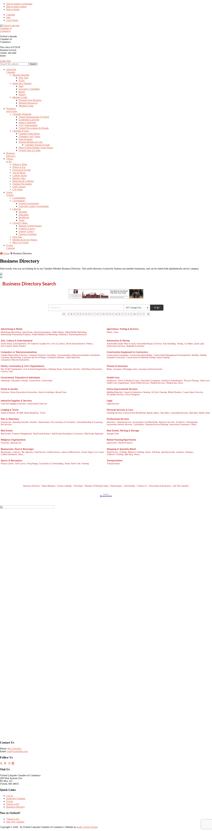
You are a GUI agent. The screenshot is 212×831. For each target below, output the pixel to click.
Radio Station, (58, 332)
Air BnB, (20, 413)
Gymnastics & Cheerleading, (51, 464)
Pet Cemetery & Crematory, (63, 422)
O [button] (110, 314)
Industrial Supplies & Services (16, 401)
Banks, (110, 369)
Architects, (181, 422)
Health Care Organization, (118, 383)
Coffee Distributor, (9, 454)
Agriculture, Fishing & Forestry (123, 329)
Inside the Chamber (15, 798)
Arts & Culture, (58, 344)
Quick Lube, (199, 344)
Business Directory (31, 486)
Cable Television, (73, 357)
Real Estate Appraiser (93, 434)
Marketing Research (78, 335)
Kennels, (33, 422)
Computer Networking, (11, 357)
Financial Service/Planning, (157, 425)
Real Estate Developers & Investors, (68, 434)
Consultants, (138, 425)
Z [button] (143, 314)
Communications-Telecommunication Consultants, (79, 355)
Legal (109, 401)
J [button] (94, 314)
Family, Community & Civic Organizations (22, 366)
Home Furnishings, (46, 392)
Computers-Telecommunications (15, 360)
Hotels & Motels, (8, 413)
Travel (42, 413)
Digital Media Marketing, (76, 332)
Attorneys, (111, 422)
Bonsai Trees (61, 392)
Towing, (180, 344)
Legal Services (113, 404)
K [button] (97, 314)
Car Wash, (188, 344)
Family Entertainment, (75, 344)
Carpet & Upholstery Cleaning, (137, 392)
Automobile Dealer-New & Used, (121, 344)
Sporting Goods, (168, 452)
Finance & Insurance (117, 366)
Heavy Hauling (163, 357)
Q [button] (116, 314)
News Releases (48, 486)
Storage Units (113, 434)
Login (3, 61)
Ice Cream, (99, 452)
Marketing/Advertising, (11, 332)
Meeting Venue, (56, 369)
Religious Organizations (13, 440)
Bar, (23, 452)
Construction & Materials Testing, (141, 357)
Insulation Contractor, (116, 357)
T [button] (125, 314)
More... (181, 383)
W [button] (134, 314)
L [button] (100, 314)
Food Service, (40, 452)
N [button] (107, 314)
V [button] (131, 314)
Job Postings (129, 486)
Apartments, (112, 443)
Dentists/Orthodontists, (172, 381)
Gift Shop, (156, 452)
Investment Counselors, (179, 425)
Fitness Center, (7, 464)
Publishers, (63, 335)
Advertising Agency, (43, 332)
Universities (47, 381)
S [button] (122, 314)
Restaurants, (6, 452)
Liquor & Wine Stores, (71, 452)
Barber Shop (204, 413)
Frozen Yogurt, (87, 452)
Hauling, (203, 355)
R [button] (119, 314)
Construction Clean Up (37, 404)
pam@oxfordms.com (17, 751)
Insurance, (117, 369)
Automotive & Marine (118, 341)
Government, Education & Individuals (20, 377)
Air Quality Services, (116, 395)
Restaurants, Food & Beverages (17, 449)
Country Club (7, 371)
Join (9, 61)
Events (9, 801)
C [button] (74, 314)
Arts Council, (6, 346)
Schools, (24, 381)
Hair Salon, (165, 413)
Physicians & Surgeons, (151, 381)
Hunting (85, 464)
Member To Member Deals (96, 486)
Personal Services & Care (120, 410)
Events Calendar (64, 486)
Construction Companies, (118, 355)
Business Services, (167, 422)
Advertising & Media (12, 329)
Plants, (110, 332)
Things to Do (12, 804)
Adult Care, (205, 381)
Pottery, (89, 344)
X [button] (137, 314)
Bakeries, (30, 452)
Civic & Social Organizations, (35, 369)
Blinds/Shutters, (175, 392)
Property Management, (22, 434)
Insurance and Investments (150, 369)
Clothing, (123, 452)
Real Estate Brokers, (42, 434)
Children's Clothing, (115, 454)
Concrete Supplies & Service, (13, 404)
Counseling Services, (179, 413)
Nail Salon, (193, 413)
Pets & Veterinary (10, 419)
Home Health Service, (139, 383)
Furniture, (5, 392)
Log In (9, 795)
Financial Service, (124, 422)
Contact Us (142, 486)
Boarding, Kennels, (21, 422)
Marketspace (116, 486)
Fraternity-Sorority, (71, 369)
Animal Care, (6, 422)
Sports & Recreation (11, 460)
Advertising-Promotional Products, (16, 335)
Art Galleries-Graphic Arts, (39, 344)
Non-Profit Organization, (11, 369)
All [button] (148, 314)
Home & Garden (9, 389)
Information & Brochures (160, 486)
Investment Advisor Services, (120, 425)
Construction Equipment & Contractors (127, 352)
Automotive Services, (116, 346)
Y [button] (141, 314)
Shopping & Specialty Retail (121, 449)
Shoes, (148, 452)
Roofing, (195, 355)
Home (6, 253)
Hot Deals (78, 486)
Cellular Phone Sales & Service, (14, 355)
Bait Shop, (129, 454)
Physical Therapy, (191, 381)
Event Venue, (7, 344)
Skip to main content (16, 6)
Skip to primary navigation (19, 3)
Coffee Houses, (54, 452)
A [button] (68, 314)
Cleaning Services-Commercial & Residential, (126, 413)
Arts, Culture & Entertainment (16, 341)
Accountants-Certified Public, (145, 422)
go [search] (158, 307)
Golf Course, (20, 464)
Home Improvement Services (122, 389)
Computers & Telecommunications (19, 352)
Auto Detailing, (169, 344)
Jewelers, (180, 452)
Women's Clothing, (136, 452)
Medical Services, (157, 383)
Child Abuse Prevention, (91, 369)
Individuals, (6, 381)
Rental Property (126, 443)
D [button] (77, 314)
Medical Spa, (171, 383)
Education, (15, 381)
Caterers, (17, 452)
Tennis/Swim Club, (73, 464)
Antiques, (189, 452)
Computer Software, (56, 357)
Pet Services (6, 425)
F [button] (83, 314)
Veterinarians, (44, 422)
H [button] (89, 314)
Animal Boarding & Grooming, (90, 422)
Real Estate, (6, 434)
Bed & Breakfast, (31, 413)
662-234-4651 (14, 748)
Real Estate (7, 431)
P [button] (113, 314)
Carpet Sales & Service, (193, 392)
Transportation (114, 460)
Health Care (113, 377)
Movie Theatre (19, 346)
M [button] (103, 314)
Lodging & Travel (9, 410)
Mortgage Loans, (130, 369)
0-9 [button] (64, 314)
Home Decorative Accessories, (23, 392)
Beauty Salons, (153, 413)
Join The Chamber (181, 486)
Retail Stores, (112, 452)
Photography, (192, 422)
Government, (35, 381)
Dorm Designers (132, 395)
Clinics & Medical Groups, (129, 381)
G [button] (86, 314)
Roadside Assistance (135, 346)
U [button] (128, 314)
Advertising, (27, 332)
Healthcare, (112, 381)
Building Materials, (115, 392)
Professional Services (118, 419)
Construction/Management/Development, (172, 355)
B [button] (71, 314)
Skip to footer (13, 9)
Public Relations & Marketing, (45, 335)
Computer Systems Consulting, (42, 355)
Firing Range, (32, 464)
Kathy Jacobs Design (87, 827)
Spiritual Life (15, 443)
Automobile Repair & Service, (149, 344)
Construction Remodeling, (141, 355)
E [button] (80, 314)
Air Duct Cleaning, (159, 392)
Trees (115, 332)
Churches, (5, 443)
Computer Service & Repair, (34, 357)
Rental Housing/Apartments (121, 440)
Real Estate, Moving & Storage (123, 431)
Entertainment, (20, 344)
